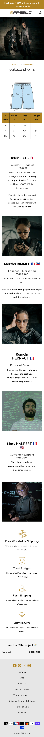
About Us (22, 683)
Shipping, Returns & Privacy (22, 701)
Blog (22, 678)
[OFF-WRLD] (20, 13)
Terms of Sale (22, 707)
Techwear (22, 672)
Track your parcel (22, 695)
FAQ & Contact (22, 689)
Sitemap (22, 712)
